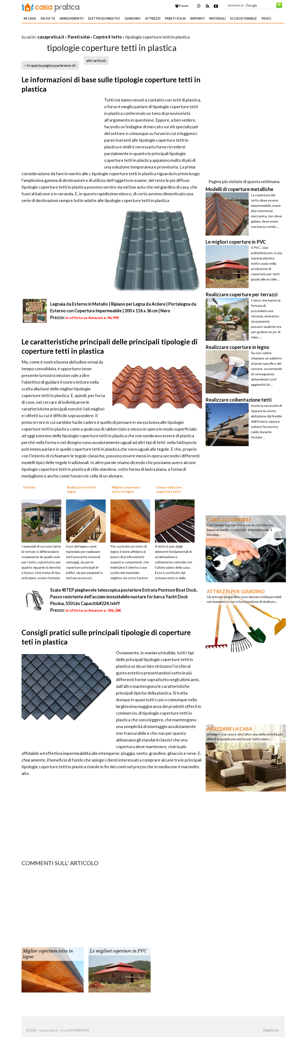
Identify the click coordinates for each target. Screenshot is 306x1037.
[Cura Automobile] (246, 548)
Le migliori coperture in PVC (118, 951)
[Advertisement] (77, 31)
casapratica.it (51, 36)
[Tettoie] (43, 520)
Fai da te (48, 18)
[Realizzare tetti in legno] (87, 520)
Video (266, 18)
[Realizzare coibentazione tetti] (228, 424)
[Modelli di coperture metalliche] (228, 213)
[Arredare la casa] (246, 757)
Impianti (197, 18)
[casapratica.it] (51, 6)
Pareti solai (175, 18)
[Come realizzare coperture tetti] (176, 520)
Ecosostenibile (243, 18)
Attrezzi (152, 18)
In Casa (30, 18)
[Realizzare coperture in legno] (228, 371)
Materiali (217, 18)
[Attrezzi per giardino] (246, 620)
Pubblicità (271, 1030)
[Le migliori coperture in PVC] (119, 969)
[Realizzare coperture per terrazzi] (228, 319)
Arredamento (72, 18)
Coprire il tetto (107, 36)
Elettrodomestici (104, 18)
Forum (183, 6)
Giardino (133, 18)
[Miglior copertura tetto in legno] (131, 520)
